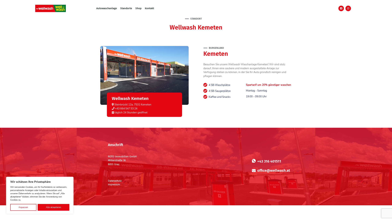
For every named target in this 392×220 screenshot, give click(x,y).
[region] (40, 195)
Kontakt (149, 8)
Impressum (114, 184)
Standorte (126, 8)
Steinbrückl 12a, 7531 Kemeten (132, 104)
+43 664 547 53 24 (125, 108)
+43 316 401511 (269, 161)
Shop (138, 8)
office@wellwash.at (273, 170)
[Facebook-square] (341, 8)
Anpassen (23, 207)
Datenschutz (115, 180)
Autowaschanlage (106, 8)
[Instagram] (348, 8)
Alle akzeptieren (53, 207)
